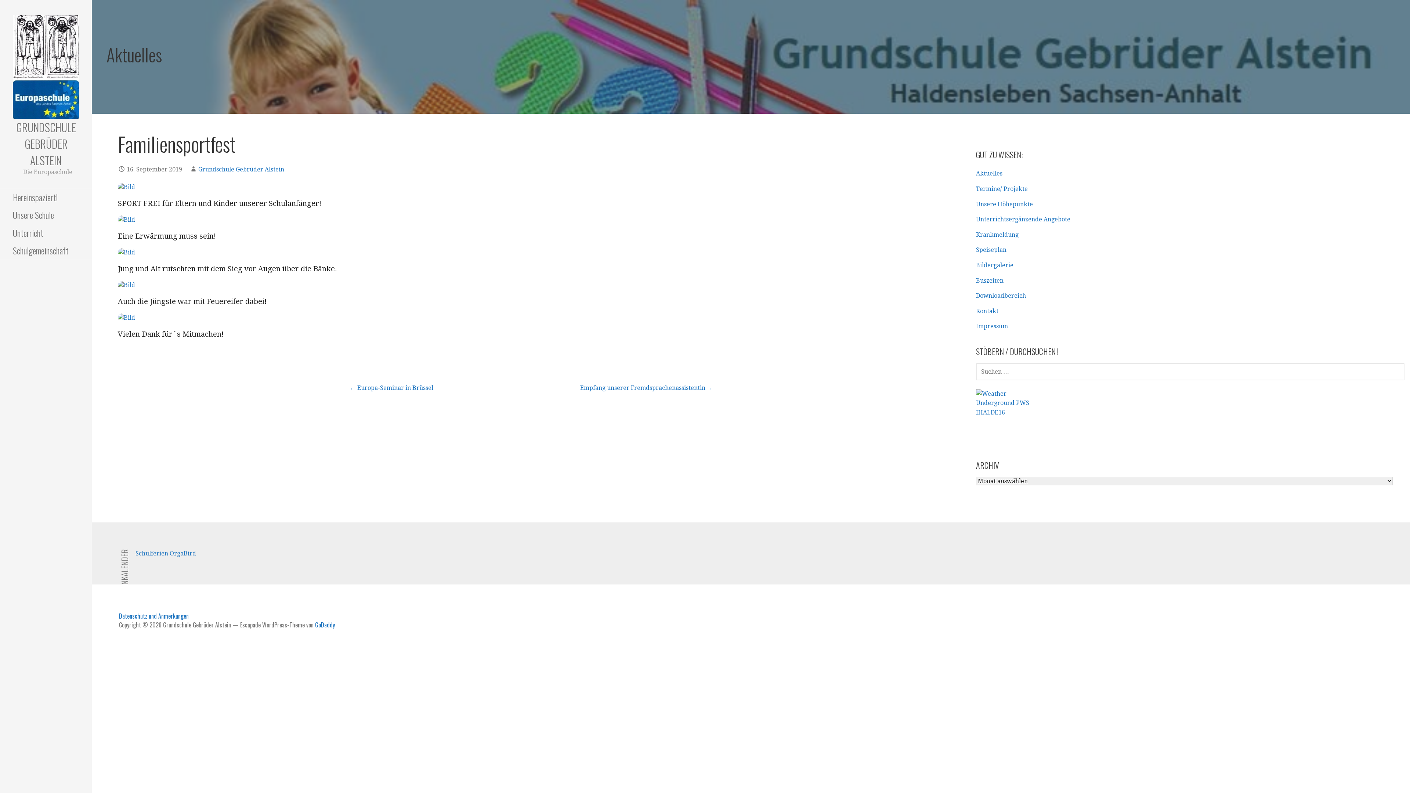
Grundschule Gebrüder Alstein (46, 144)
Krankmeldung (997, 234)
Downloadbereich (1001, 295)
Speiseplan (991, 249)
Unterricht (28, 232)
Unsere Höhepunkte (1004, 204)
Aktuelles (989, 173)
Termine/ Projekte (1002, 188)
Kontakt (987, 311)
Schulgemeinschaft (41, 250)
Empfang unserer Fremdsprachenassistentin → (646, 387)
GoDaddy (325, 624)
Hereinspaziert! (35, 197)
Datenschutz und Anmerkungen (154, 616)
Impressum (992, 326)
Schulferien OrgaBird (165, 553)
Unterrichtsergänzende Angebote (1023, 219)
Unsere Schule (33, 214)
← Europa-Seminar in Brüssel (391, 387)
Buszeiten (990, 280)
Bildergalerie (994, 265)
